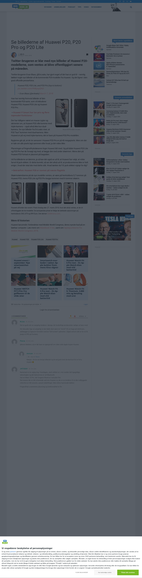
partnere (13, 551)
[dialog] (71, 557)
